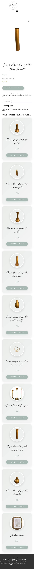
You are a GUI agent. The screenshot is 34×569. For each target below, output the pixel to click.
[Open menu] (17, 11)
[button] (29, 21)
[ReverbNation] (16, 9)
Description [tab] (7, 101)
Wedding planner (15, 560)
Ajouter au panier (13, 88)
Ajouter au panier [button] (17, 155)
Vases (18, 95)
